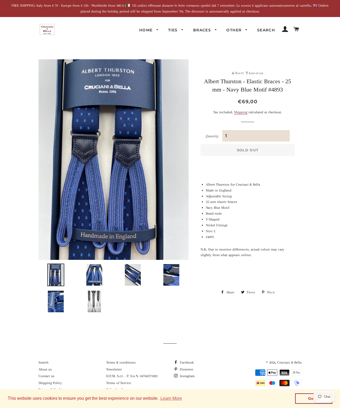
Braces (202, 30)
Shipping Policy (50, 383)
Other (234, 30)
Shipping (240, 112)
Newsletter (114, 369)
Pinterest (186, 369)
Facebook (186, 362)
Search (266, 30)
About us (45, 369)
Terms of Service (118, 383)
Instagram (187, 376)
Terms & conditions (121, 362)
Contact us (46, 376)
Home (146, 30)
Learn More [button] (171, 398)
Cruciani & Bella (289, 362)
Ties (173, 30)
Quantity (212, 136)
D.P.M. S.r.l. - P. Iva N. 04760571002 (132, 376)
